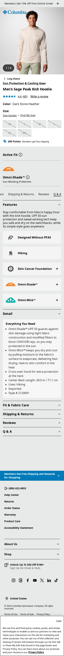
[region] (32, 40)
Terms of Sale (27, 614)
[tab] (22, 194)
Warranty (10, 514)
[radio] (9, 124)
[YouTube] (34, 580)
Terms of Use (10, 614)
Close (58, 620)
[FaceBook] (27, 580)
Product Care (12, 521)
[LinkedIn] (49, 580)
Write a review (39, 96)
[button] (20, 154)
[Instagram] (13, 580)
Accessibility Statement (18, 527)
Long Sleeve (13, 78)
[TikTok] (56, 580)
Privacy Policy (43, 614)
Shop (7, 554)
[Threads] (20, 580)
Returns (9, 501)
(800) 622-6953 (17, 488)
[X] (42, 580)
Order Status (12, 508)
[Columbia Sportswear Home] (14, 12)
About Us (10, 544)
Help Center (11, 495)
